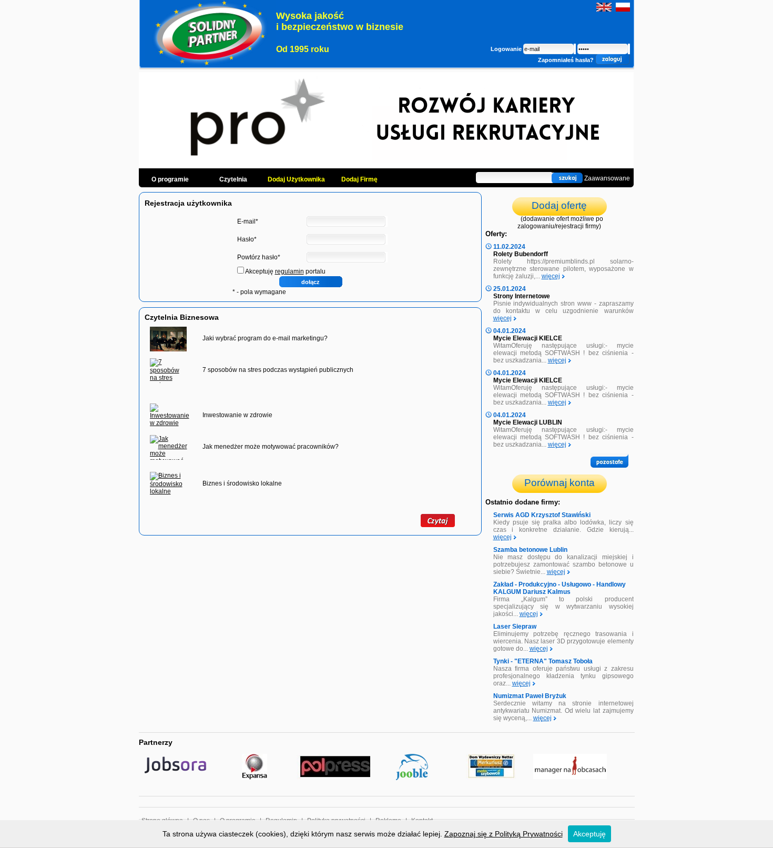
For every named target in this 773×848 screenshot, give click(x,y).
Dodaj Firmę (359, 179)
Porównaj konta (559, 482)
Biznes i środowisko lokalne (242, 483)
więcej (551, 276)
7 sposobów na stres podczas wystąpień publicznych (277, 369)
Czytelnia (233, 179)
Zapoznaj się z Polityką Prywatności (503, 834)
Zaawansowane (607, 178)
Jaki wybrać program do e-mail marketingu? (265, 338)
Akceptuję (589, 834)
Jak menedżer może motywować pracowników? (270, 446)
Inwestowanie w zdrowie (237, 415)
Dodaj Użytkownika (296, 179)
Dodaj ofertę (559, 205)
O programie (170, 179)
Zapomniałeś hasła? (566, 60)
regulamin (289, 271)
